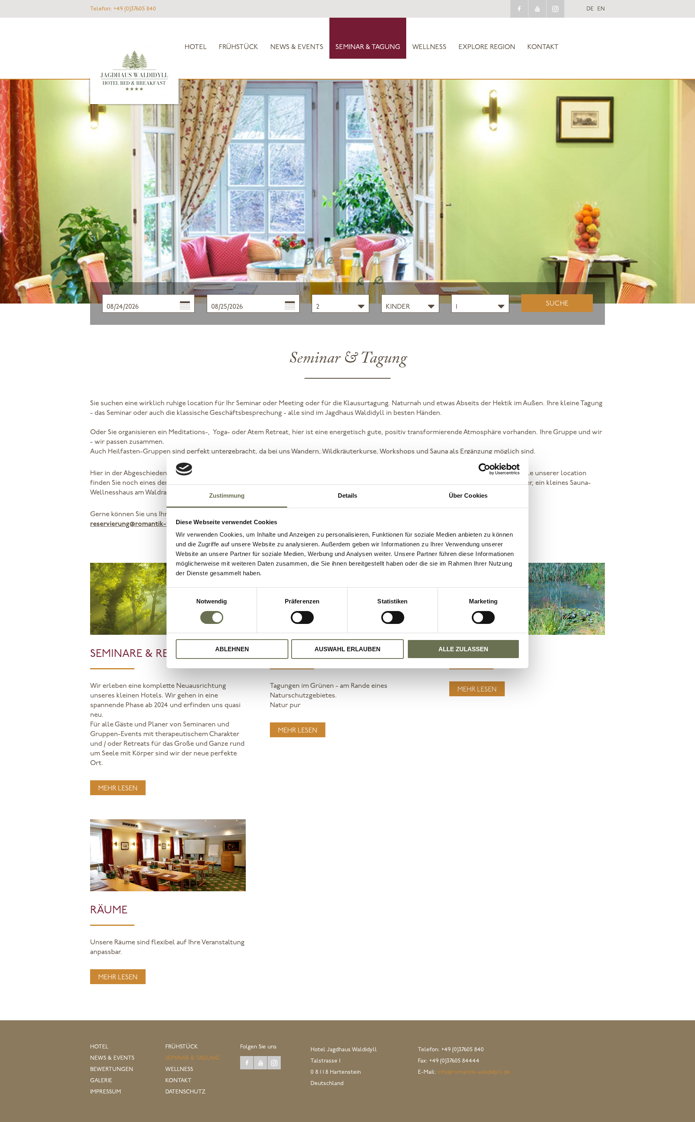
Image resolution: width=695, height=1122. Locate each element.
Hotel (196, 47)
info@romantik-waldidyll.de (474, 1072)
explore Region (487, 47)
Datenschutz (185, 1092)
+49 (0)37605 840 (123, 9)
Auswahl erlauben (347, 649)
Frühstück (238, 47)
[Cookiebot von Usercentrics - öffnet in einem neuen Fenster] (484, 469)
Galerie (101, 1081)
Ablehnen (232, 649)
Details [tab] (348, 495)
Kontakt (543, 47)
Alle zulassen (463, 649)
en (601, 9)
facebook (519, 9)
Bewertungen (111, 1070)
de (590, 9)
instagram (555, 9)
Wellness (429, 47)
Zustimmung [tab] (227, 495)
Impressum (105, 1092)
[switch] (302, 617)
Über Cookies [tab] (468, 495)
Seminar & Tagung (367, 47)
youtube (537, 9)
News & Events (296, 47)
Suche (557, 303)
